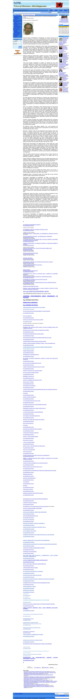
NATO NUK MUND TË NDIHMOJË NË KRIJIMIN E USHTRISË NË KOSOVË (64, 55)
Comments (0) (38, 667)
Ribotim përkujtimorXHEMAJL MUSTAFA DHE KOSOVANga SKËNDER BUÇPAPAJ (30, 270)
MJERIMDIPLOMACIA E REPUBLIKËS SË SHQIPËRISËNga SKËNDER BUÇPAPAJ (40, 233)
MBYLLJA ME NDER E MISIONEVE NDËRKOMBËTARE (34, 563)
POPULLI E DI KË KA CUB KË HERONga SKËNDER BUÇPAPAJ (30, 254)
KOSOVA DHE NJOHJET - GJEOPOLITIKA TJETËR (30, 622)
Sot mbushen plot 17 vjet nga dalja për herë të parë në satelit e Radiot (35, 506)
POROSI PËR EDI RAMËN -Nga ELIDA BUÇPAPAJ (34, 684)
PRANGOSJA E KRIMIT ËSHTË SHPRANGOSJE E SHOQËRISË (32, 654)
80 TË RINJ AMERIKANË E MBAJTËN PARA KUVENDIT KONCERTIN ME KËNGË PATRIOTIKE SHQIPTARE (64, 17)
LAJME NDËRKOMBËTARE (18, 23)
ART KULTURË (17, 29)
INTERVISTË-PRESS (18, 20)
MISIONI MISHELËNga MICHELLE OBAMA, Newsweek (63, 79)
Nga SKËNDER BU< (28, 510)
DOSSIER (16, 30)
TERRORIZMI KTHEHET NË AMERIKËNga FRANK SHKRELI (36, 685)
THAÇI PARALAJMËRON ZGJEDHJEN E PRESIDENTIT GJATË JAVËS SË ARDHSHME (63, 72)
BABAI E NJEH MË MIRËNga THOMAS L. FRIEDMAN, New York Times (64, 84)
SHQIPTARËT (16, 21)
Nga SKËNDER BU (28, 339)
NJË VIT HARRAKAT (27, 315)
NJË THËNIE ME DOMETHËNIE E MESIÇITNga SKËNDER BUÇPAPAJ (31, 225)
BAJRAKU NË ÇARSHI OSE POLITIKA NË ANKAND (33, 419)
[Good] (29, 666)
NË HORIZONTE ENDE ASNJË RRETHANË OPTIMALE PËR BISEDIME (37, 643)
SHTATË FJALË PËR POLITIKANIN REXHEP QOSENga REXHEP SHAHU (38, 674)
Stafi (61, 10)
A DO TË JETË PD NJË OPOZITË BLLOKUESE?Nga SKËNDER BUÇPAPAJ (32, 265)
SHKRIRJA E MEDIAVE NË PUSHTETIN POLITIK (33, 493)
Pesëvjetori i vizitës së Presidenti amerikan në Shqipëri (33, 288)
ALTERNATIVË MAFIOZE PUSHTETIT (31, 432)
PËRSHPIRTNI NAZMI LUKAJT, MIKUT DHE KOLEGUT (34, 408)
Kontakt (65, 10)
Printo (52, 667)
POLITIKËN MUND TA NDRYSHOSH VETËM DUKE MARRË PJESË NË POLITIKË (39, 470)
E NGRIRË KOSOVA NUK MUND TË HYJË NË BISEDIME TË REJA (36, 582)
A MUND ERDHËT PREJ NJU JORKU (30, 567)
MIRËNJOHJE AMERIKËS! (30, 302)
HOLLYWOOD (17, 33)
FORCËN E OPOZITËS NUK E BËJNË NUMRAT (32, 370)
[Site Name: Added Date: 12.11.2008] (17, 54)
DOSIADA (25, 485)
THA (25, 393)
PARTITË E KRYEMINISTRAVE (29, 478)
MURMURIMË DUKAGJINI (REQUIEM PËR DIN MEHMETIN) (35, 498)
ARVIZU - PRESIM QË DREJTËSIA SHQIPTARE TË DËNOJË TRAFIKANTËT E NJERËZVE (63, 49)
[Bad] (28, 666)
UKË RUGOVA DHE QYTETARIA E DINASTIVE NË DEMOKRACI (36, 455)
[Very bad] (27, 666)
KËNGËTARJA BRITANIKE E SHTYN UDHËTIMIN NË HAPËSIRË (64, 22)
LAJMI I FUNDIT (17, 16)
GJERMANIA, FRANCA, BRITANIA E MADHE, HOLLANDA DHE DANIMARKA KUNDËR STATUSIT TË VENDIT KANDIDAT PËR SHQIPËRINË (64, 63)
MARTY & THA (34, 445)
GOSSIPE (16, 35)
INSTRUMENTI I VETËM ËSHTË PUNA (31, 354)
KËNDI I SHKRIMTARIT (17, 32)
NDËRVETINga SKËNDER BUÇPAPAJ (30, 286)
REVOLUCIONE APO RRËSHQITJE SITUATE (32, 363)
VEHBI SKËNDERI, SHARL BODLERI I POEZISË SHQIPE (34, 341)
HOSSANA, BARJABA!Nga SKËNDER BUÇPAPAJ (28, 258)
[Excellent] (30, 666)
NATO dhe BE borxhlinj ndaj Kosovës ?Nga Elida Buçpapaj (65, 90)
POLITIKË (16, 24)
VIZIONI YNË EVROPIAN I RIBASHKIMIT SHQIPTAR (34, 547)
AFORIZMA (16, 34)
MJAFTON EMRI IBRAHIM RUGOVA (30, 515)
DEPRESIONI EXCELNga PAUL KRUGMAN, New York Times (36, 680)
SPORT (15, 36)
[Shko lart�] (62, 695)
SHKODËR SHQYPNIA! (28, 474)
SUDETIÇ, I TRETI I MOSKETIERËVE (30, 436)
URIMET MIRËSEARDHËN (28, 350)
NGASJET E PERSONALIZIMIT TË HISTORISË (32, 508)
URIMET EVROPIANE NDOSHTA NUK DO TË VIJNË (33, 366)
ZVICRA (15, 19)
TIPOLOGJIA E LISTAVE (28, 489)
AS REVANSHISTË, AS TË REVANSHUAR (29, 631)
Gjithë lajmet (18, 14)
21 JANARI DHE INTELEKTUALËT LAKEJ (31, 400)
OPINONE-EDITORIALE (16, 18)
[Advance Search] (65, 12)
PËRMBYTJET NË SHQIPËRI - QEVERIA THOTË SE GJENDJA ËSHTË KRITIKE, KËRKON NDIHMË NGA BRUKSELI (64, 41)
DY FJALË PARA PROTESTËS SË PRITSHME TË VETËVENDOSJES (36, 311)
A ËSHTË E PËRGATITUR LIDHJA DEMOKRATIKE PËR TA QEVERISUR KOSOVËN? (40, 389)
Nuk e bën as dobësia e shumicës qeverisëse (31, 372)
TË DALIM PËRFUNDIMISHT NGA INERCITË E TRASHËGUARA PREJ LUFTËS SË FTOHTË (36, 651)
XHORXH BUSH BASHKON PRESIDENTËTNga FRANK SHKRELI (37, 671)
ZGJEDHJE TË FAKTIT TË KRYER (30, 502)
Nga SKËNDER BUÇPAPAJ (28, 325)
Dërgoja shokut (46, 667)
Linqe (56, 10)
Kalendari (61, 24)
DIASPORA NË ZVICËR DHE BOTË (18, 26)
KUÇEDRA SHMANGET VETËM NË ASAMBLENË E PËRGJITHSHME (33, 614)
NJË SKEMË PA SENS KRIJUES (29, 385)
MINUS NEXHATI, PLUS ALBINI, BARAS (32, 466)
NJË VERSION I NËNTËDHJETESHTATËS (31, 415)
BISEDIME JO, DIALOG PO (28, 376)
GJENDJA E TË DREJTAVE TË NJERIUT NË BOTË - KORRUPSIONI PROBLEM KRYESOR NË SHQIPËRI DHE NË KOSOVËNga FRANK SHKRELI (39, 677)
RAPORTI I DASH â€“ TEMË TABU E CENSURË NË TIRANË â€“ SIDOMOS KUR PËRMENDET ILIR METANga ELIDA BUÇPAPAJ (40, 673)
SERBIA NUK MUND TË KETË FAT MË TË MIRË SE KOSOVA (31, 627)
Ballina (51, 10)
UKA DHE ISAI (26, 481)
